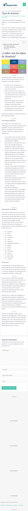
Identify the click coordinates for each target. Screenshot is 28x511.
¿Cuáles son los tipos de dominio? (10, 44)
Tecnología (5, 16)
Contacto (20, 505)
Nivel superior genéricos (9, 45)
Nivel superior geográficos (10, 47)
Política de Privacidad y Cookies (9, 505)
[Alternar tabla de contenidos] (23, 42)
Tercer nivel (6, 48)
